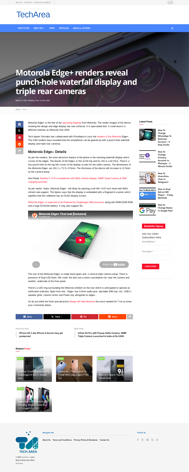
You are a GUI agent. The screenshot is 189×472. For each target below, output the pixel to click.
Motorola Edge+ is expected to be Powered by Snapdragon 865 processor (66, 202)
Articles (64, 28)
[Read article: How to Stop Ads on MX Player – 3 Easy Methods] (147, 194)
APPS (52, 28)
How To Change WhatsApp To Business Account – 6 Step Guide (164, 137)
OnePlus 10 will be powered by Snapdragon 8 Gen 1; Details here (33, 375)
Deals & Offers (81, 28)
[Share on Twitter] (19, 131)
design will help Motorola (82, 301)
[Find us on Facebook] (137, 439)
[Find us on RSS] (152, 439)
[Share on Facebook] (19, 124)
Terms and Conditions (42, 2)
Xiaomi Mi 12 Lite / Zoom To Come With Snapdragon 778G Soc (73, 375)
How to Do (23, 28)
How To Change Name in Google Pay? (165, 207)
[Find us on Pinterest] (148, 439)
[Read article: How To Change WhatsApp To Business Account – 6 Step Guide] (147, 135)
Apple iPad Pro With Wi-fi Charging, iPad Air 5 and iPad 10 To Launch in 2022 (32, 405)
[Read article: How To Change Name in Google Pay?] (147, 209)
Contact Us (28, 2)
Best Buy (38, 28)
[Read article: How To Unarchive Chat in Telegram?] (147, 178)
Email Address (149, 241)
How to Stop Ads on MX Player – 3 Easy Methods (165, 193)
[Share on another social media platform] (19, 151)
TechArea (33, 14)
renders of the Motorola (109, 136)
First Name (147, 251)
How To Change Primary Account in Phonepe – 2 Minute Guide (165, 159)
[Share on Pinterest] (19, 137)
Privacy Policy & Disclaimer (86, 440)
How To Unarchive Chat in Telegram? (163, 177)
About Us (19, 2)
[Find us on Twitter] (142, 439)
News (25, 109)
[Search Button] (172, 28)
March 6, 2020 (21, 100)
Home (18, 109)
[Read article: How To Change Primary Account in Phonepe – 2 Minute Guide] (147, 156)
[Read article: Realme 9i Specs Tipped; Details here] (115, 369)
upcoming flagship (71, 122)
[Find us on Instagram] (157, 439)
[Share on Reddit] (19, 144)
